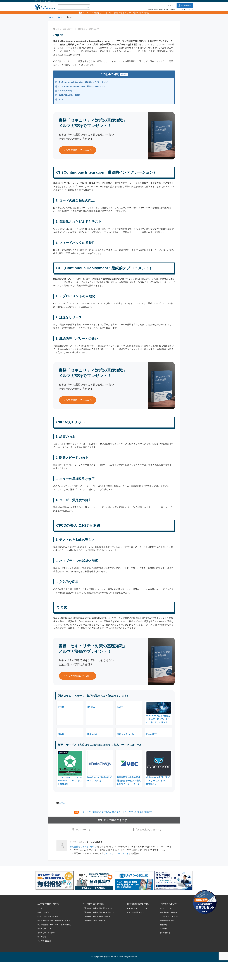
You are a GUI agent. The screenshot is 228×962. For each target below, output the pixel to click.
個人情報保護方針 (167, 921)
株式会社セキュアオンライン (83, 847)
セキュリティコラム (45, 929)
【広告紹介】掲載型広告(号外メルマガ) (98, 908)
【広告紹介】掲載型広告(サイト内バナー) (99, 912)
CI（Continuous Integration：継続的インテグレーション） (82, 82)
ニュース (181, 9)
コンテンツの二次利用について (172, 916)
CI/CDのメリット (64, 91)
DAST (120, 707)
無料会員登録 (186, 5)
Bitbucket (92, 734)
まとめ (60, 99)
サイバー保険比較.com (135, 912)
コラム (190, 9)
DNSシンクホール (125, 734)
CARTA (91, 707)
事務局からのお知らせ (168, 912)
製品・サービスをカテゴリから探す (162, 9)
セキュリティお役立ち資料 (47, 916)
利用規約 (163, 925)
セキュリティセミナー (46, 933)
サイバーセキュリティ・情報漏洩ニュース (53, 921)
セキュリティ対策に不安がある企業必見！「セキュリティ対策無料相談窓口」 (117, 812)
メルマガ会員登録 (44, 941)
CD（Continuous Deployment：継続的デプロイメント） (81, 86)
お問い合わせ (165, 933)
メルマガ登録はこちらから (77, 150)
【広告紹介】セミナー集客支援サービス (98, 916)
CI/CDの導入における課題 (68, 95)
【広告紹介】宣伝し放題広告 (94, 921)
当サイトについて (167, 908)
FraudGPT (151, 734)
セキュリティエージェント (116, 853)
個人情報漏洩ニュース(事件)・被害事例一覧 (54, 925)
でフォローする (82, 830)
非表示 (124, 74)
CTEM (61, 707)
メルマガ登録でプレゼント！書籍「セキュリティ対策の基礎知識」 (118, 12)
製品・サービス (43, 912)
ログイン (169, 5)
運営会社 (163, 929)
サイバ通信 (41, 937)
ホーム (40, 908)
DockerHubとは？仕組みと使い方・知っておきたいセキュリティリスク (158, 719)
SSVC (61, 734)
